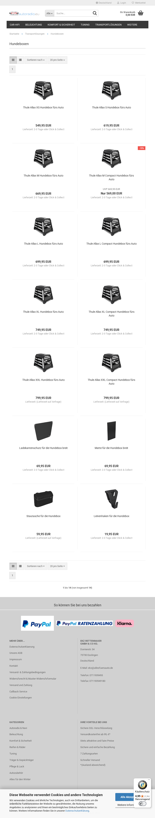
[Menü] (149, 780)
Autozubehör (16, 772)
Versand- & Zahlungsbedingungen (27, 672)
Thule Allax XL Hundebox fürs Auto (43, 311)
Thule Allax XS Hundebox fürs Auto (43, 107)
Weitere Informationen (130, 804)
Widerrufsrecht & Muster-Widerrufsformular (32, 678)
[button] (103, 3)
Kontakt (13, 665)
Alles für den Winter (19, 779)
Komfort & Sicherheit (61, 24)
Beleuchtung (33, 24)
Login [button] (122, 3)
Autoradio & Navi (18, 728)
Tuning (85, 24)
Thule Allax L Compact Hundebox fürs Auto (111, 243)
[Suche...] (94, 13)
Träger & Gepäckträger (21, 760)
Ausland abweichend (93, 765)
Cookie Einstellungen (20, 697)
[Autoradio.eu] (24, 13)
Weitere (132, 24)
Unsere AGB (15, 653)
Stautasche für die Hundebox (43, 516)
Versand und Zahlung (20, 685)
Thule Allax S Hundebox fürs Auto (111, 107)
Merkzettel (140, 3)
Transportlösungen (108, 24)
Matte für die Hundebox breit (111, 447)
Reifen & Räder (17, 747)
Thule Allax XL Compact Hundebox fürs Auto (111, 313)
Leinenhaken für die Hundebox (111, 516)
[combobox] (36, 60)
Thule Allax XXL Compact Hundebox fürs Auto (111, 381)
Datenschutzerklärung (77, 810)
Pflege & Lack (16, 766)
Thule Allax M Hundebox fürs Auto (43, 175)
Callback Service (18, 691)
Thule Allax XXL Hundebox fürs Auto (43, 379)
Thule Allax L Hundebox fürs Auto (43, 243)
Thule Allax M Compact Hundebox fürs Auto (111, 177)
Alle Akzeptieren (130, 797)
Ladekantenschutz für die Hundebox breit (43, 447)
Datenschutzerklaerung (21, 646)
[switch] (142, 803)
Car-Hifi (15, 24)
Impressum (15, 659)
